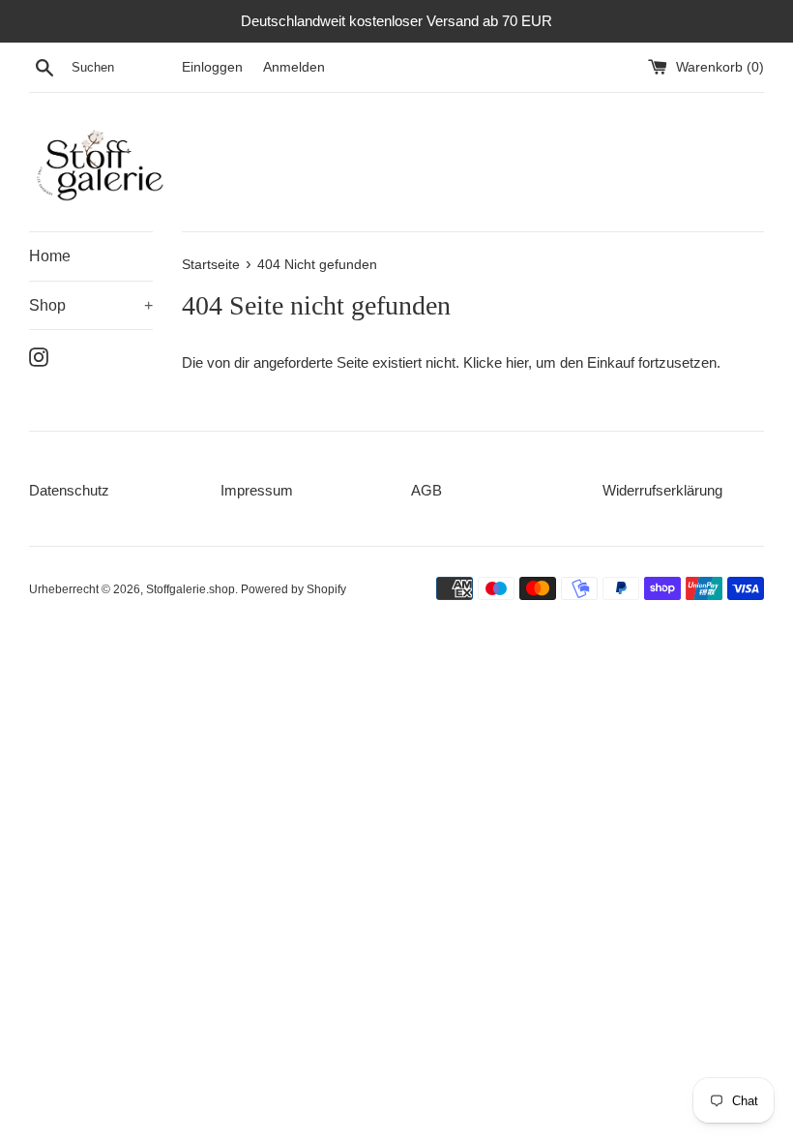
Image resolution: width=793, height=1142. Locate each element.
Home (50, 256)
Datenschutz (69, 490)
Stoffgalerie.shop (190, 589)
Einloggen (212, 67)
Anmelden (294, 67)
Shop (91, 305)
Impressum (256, 490)
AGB (426, 490)
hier (517, 362)
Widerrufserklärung (662, 490)
